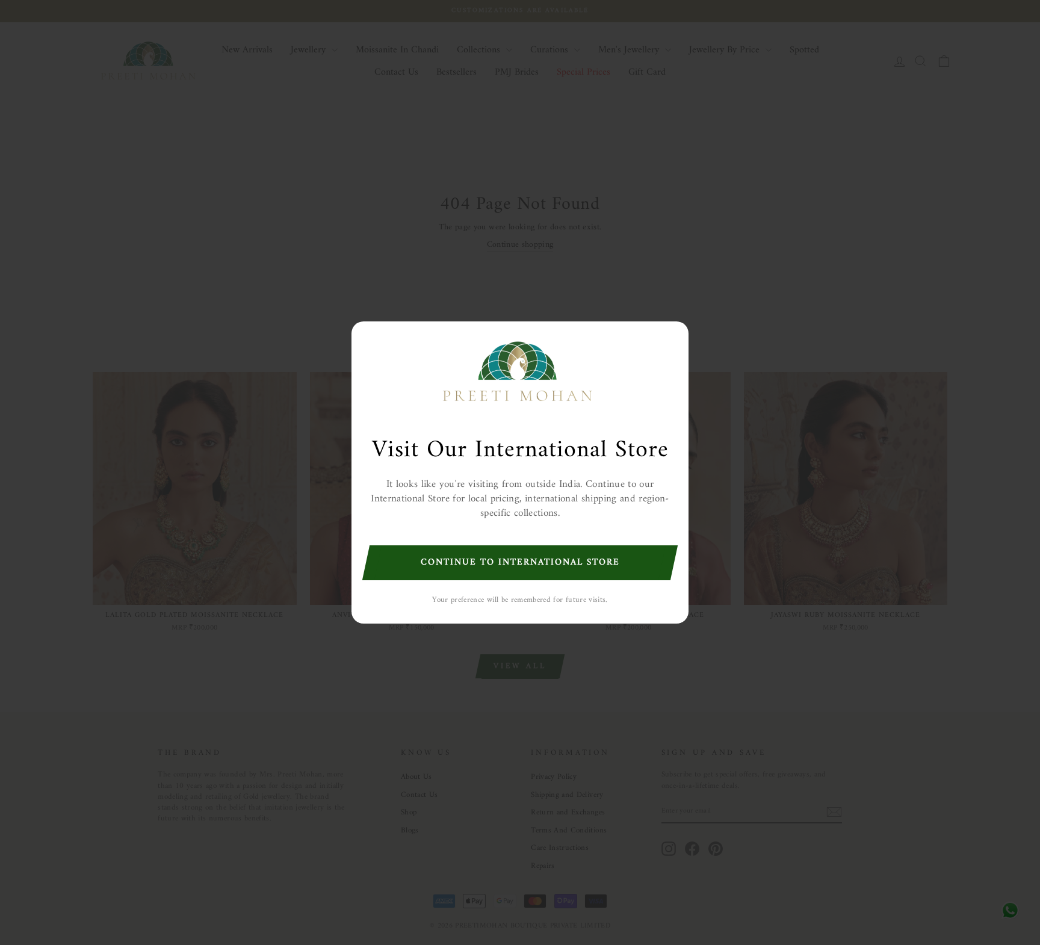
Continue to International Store (520, 562)
